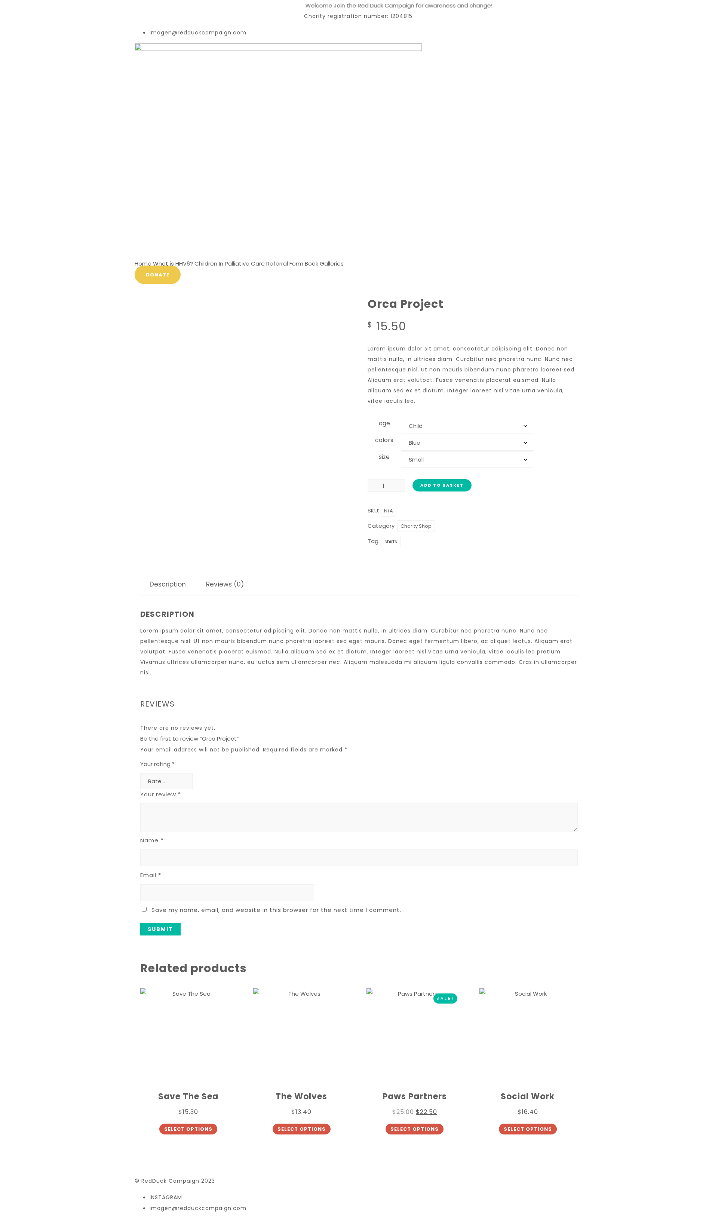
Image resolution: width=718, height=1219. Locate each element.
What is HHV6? (173, 263)
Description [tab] (168, 584)
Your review (160, 794)
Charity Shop (416, 526)
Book (311, 263)
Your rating (157, 764)
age (384, 423)
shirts (390, 541)
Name (151, 840)
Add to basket (442, 485)
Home (143, 263)
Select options (188, 1129)
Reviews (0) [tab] (225, 584)
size (384, 457)
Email (150, 875)
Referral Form (284, 263)
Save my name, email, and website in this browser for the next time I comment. (276, 910)
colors (384, 440)
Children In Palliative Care (229, 263)
